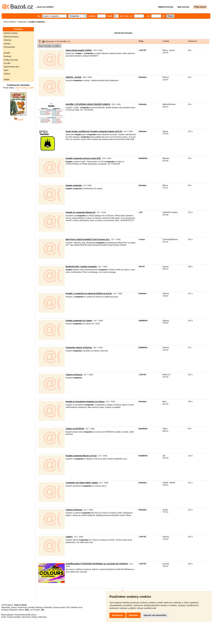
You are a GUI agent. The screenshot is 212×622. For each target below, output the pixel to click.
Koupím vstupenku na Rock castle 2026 (83, 158)
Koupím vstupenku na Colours (79, 321)
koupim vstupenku (74, 185)
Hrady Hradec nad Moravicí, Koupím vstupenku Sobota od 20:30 (94, 131)
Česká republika (14, 617)
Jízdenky (7, 40)
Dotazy (14, 607)
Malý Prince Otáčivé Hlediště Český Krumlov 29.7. (88, 239)
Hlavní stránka (10, 22)
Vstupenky (22, 22)
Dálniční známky (11, 33)
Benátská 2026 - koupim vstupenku (81, 266)
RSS (68, 607)
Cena (141, 41)
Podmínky (48, 607)
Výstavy (7, 74)
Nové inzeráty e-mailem (49, 46)
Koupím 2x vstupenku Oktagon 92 (80, 212)
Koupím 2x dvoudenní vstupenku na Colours (85, 401)
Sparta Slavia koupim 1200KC (79, 50)
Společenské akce (11, 67)
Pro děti (7, 63)
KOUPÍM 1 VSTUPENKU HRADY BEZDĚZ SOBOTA (88, 104)
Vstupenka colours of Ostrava (79, 347)
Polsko (34, 617)
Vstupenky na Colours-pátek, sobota (82, 483)
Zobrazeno (192, 41)
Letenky (7, 44)
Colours (69, 537)
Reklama (39, 607)
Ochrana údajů (59, 607)
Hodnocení (22, 607)
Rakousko (42, 617)
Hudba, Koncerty (11, 60)
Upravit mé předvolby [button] (155, 615)
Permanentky (9, 47)
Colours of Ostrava (74, 375)
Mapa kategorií (7, 615)
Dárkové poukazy (11, 37)
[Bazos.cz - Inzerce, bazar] (17, 9)
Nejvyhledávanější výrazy (25, 615)
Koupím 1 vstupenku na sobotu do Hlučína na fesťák (89, 293)
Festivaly (7, 56)
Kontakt (31, 607)
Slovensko (26, 617)
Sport (6, 70)
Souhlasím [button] (117, 615)
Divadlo (7, 53)
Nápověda (5, 607)
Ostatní (7, 79)
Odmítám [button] (133, 615)
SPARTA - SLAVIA (73, 77)
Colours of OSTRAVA (75, 429)
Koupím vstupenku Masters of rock (81, 456)
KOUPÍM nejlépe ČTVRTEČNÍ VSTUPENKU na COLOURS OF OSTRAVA (97, 564)
